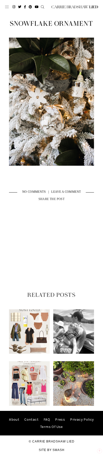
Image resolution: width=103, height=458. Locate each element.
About (14, 419)
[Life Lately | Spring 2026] (73, 405)
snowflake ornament (51, 24)
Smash (58, 450)
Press (60, 419)
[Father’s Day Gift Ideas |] (73, 352)
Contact (31, 419)
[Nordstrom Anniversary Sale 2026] (29, 352)
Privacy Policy (82, 419)
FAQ (47, 419)
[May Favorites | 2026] (29, 405)
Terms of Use (51, 427)
